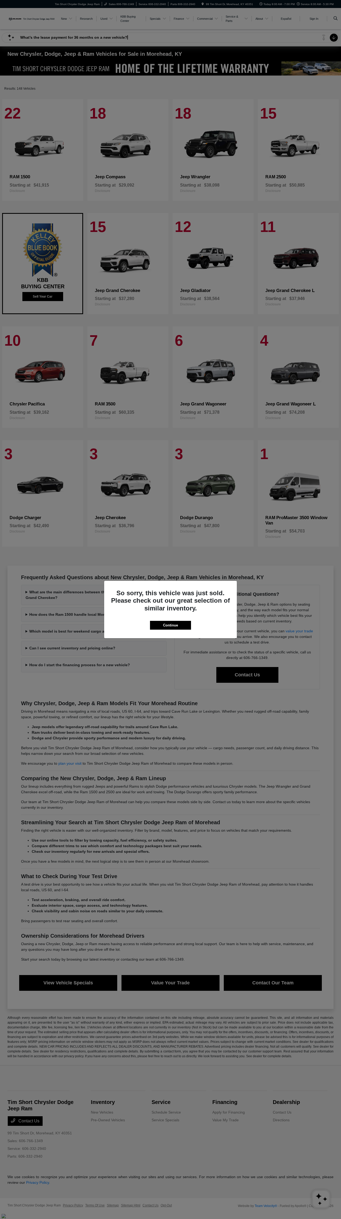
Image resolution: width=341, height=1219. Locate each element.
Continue (170, 625)
